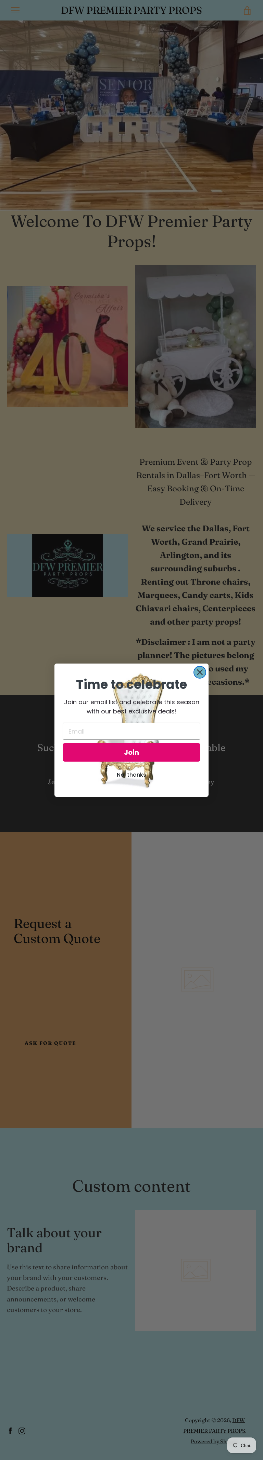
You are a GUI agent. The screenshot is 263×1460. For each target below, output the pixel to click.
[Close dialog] (200, 672)
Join (131, 752)
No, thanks (131, 775)
